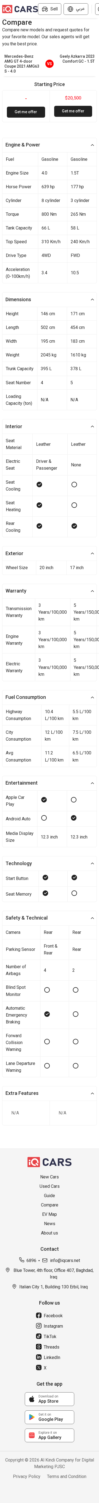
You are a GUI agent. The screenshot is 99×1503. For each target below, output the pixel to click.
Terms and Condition (66, 1476)
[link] (49, 1399)
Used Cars (50, 1186)
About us (49, 1233)
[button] (49, 145)
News (49, 1223)
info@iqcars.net (65, 1260)
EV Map (49, 1214)
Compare (49, 1205)
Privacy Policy (26, 1476)
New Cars (49, 1177)
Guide (49, 1195)
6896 (31, 1260)
